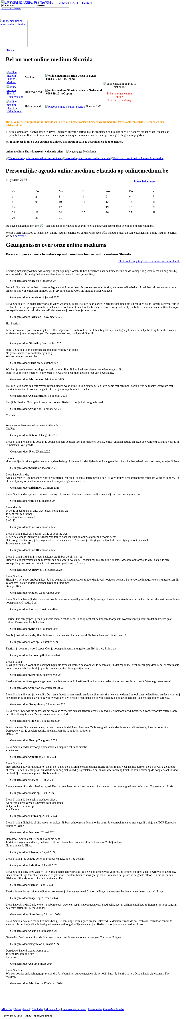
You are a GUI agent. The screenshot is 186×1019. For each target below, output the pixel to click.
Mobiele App (52, 1009)
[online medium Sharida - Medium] (15, 82)
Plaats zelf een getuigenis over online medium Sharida (149, 261)
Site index (37, 1009)
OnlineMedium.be (113, 1009)
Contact (87, 3)
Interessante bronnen (74, 1009)
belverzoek (21, 235)
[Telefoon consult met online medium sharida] (136, 158)
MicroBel (6, 1009)
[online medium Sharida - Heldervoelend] (15, 96)
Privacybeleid (22, 1009)
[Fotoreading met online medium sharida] (86, 158)
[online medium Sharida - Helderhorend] (15, 111)
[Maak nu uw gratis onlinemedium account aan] (34, 158)
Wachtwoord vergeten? (11, 8)
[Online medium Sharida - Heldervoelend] (26, 1)
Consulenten (95, 1009)
